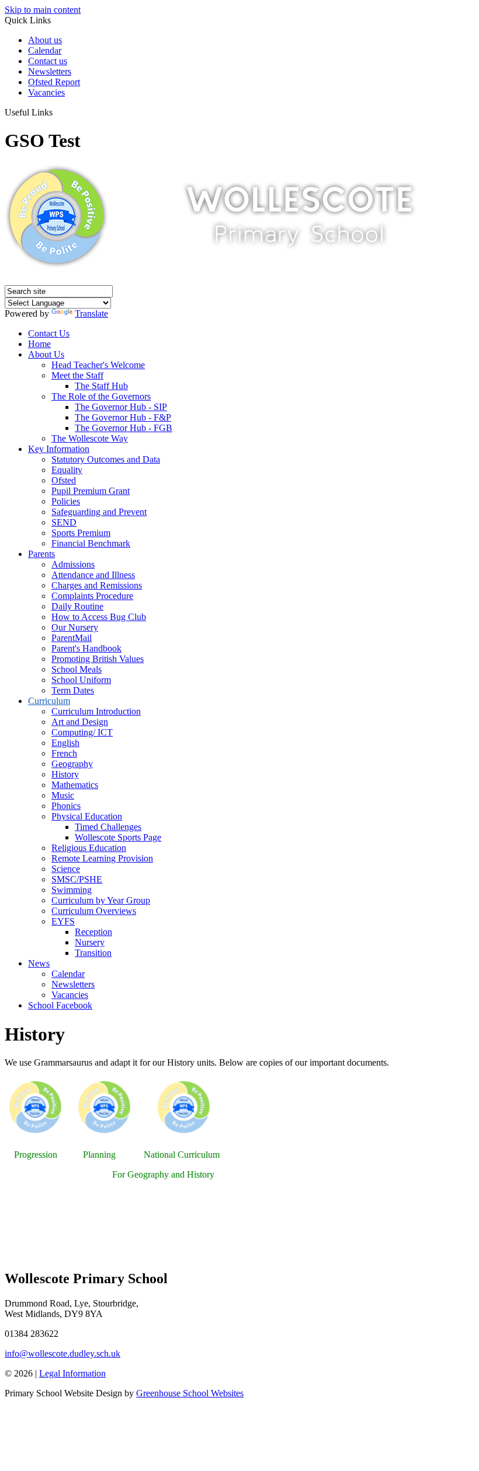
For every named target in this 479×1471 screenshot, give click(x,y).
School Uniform (81, 680)
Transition (93, 953)
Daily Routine (77, 606)
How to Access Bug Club (98, 617)
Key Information (58, 449)
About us (45, 40)
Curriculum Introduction (96, 711)
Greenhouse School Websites (190, 1393)
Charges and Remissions (96, 585)
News (39, 963)
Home (39, 344)
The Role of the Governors (101, 396)
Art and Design (79, 722)
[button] (57, 111)
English (65, 743)
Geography (72, 764)
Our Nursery (74, 627)
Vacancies (46, 92)
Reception (93, 932)
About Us (46, 354)
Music (62, 795)
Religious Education (88, 848)
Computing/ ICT (82, 732)
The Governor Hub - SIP (121, 407)
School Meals (76, 669)
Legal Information (72, 1373)
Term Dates (72, 690)
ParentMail (71, 638)
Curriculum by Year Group (100, 900)
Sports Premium (80, 533)
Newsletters (49, 71)
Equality (66, 470)
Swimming (71, 890)
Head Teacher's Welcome (98, 365)
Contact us (47, 61)
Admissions (73, 564)
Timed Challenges (108, 827)
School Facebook (60, 1005)
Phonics (66, 806)
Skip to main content (43, 10)
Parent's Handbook (86, 648)
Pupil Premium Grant (90, 491)
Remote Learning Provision (102, 858)
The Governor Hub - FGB (123, 428)
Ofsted (63, 480)
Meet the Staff (77, 375)
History (65, 774)
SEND (64, 522)
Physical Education (86, 816)
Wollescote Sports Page (118, 837)
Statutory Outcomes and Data (105, 459)
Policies (65, 501)
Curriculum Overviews (93, 911)
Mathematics (74, 785)
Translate (91, 313)
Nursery (90, 942)
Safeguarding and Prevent (99, 512)
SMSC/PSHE (76, 879)
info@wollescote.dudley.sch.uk (62, 1353)
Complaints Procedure (92, 596)
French (64, 753)
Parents (41, 554)
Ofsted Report (54, 82)
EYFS (63, 921)
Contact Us (49, 333)
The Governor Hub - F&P (123, 417)
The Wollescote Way (89, 438)
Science (65, 869)
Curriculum (49, 701)
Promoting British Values (97, 659)
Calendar (44, 50)
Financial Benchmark (90, 543)
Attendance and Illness (93, 575)
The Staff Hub (101, 386)
